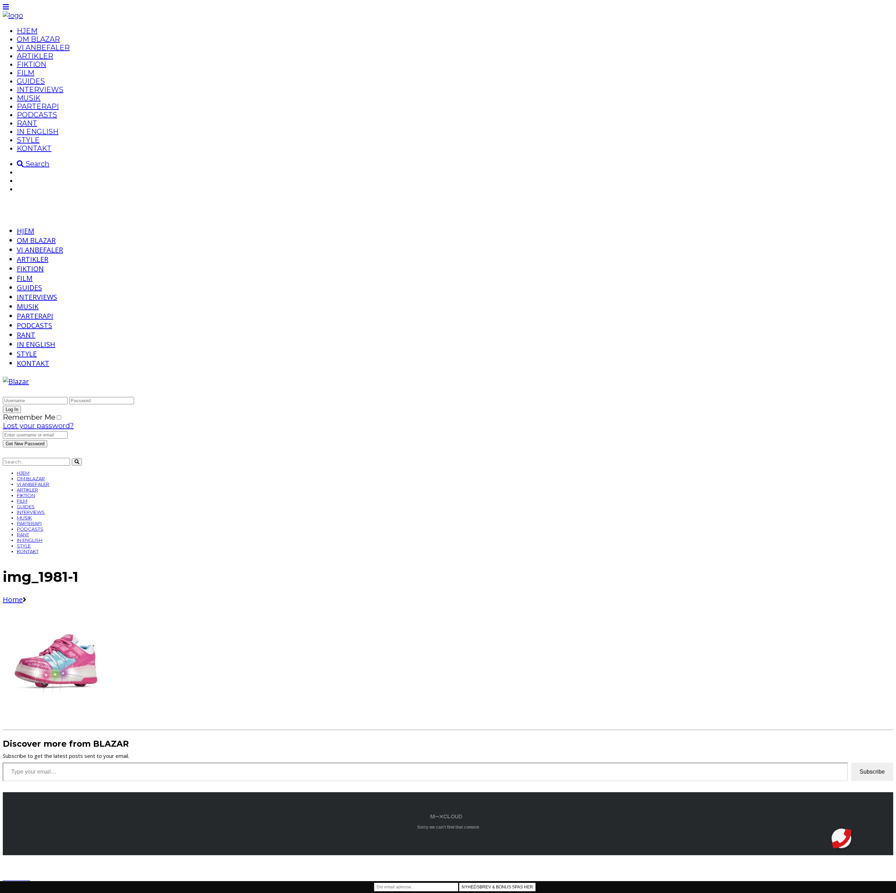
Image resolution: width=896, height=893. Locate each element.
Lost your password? (38, 425)
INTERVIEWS (40, 89)
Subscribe (872, 772)
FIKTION (31, 64)
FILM (25, 73)
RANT (27, 123)
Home (13, 599)
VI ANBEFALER (43, 47)
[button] (841, 838)
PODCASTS (37, 115)
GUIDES (31, 81)
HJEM (27, 31)
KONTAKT (34, 148)
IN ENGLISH (37, 131)
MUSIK (29, 98)
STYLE (28, 140)
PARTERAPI (38, 106)
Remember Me (29, 417)
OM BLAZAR (38, 39)
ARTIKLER (35, 56)
